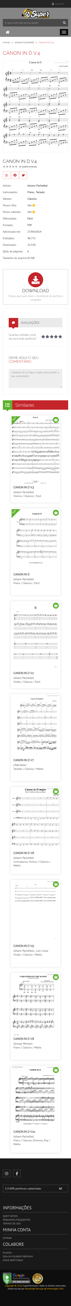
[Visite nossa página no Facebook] (17, 1173)
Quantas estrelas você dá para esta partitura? (23, 336)
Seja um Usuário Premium (18, 1256)
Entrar (7, 1238)
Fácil (30, 218)
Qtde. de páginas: (13, 251)
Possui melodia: (12, 212)
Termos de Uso (12, 1223)
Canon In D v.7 (23, 760)
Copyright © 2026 (14, 1285)
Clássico (32, 198)
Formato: (8, 225)
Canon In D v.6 (23, 853)
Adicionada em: (11, 231)
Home (6, 42)
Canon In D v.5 (23, 945)
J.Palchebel (19, 765)
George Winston (23, 1043)
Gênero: (7, 198)
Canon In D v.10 (24, 1131)
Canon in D (21, 574)
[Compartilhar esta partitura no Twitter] (23, 175)
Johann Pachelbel (24, 42)
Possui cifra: (9, 205)
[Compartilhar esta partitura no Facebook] (15, 175)
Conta (58, 3)
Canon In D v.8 (23, 1038)
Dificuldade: (9, 218)
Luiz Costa (42, 951)
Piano (30, 192)
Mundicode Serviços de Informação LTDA (44, 1288)
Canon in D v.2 (23, 673)
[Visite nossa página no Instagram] (6, 1173)
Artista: (7, 185)
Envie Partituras (13, 1260)
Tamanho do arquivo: (15, 258)
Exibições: (8, 238)
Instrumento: (10, 192)
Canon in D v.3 (23, 487)
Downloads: (9, 244)
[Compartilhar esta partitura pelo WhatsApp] (6, 175)
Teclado (40, 192)
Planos (7, 1252)
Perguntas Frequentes (16, 1219)
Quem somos (10, 1216)
